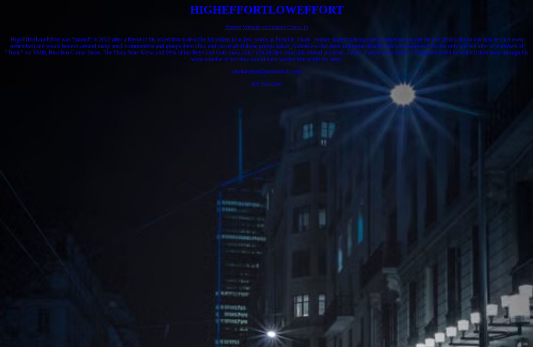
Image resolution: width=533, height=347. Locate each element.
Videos (233, 27)
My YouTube (267, 84)
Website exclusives (264, 27)
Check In (297, 27)
